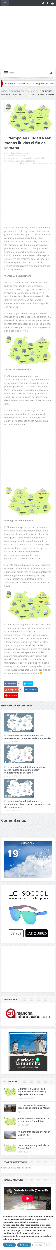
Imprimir (26, 118)
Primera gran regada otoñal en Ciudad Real (34, 1088)
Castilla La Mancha (24, 113)
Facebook (34, 628)
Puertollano (9, 116)
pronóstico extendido (28, 831)
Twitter (23, 628)
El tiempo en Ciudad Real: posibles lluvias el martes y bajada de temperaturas (32, 1047)
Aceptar (9, 1245)
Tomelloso (19, 116)
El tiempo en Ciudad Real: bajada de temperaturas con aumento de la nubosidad (27, 692)
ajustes (16, 1239)
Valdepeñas (30, 116)
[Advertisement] (28, 139)
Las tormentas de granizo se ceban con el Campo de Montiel (34, 1061)
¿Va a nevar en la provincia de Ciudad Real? (33, 1102)
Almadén (11, 113)
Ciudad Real (38, 113)
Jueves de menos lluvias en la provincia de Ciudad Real (33, 1075)
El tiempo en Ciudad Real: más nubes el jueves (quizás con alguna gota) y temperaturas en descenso (25, 725)
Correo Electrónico (43, 118)
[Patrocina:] (28, 970)
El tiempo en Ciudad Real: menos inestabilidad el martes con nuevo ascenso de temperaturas (27, 759)
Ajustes (38, 1245)
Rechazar (24, 1245)
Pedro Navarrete (24, 108)
